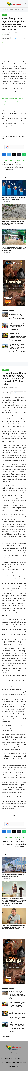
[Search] (26, 4)
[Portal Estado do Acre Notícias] (14, 4)
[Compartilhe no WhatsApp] (18, 38)
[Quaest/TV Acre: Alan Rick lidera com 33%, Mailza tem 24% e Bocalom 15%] (14, 188)
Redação (5, 32)
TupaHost (14, 1063)
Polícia (4, 15)
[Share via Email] (21, 38)
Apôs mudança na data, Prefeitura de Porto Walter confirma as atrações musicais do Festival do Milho (14, 248)
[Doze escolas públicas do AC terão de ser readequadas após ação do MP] (14, 865)
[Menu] (2, 4)
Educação (5, 369)
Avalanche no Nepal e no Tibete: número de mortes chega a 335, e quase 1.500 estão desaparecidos (14, 223)
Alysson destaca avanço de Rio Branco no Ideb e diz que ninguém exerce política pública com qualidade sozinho (13, 927)
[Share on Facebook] (11, 38)
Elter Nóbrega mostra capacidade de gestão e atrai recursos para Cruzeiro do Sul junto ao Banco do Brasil (20, 843)
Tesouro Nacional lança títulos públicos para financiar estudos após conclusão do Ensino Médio (7, 166)
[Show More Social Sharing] (25, 38)
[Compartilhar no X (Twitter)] (15, 38)
